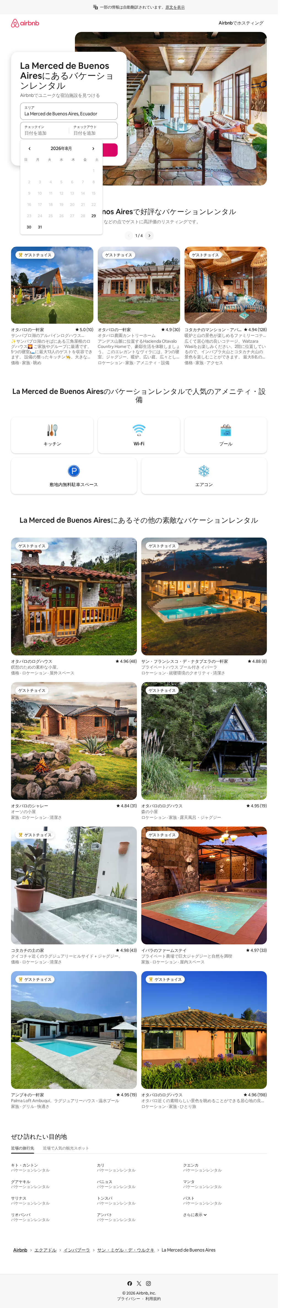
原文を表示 (175, 7)
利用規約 (153, 1298)
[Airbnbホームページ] (25, 23)
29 (93, 215)
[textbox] (44, 133)
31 (40, 227)
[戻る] (128, 235)
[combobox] (69, 113)
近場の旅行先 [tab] (22, 1148)
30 (29, 227)
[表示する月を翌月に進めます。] (93, 148)
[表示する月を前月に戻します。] (29, 148)
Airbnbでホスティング (241, 23)
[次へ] (149, 235)
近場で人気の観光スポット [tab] (66, 1148)
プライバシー (128, 1298)
